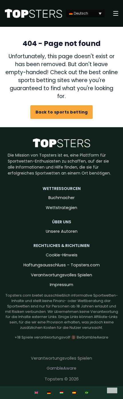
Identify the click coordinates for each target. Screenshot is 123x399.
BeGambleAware (92, 337)
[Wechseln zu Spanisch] (74, 392)
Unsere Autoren (62, 231)
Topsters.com (18, 295)
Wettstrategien (61, 207)
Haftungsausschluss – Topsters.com (61, 265)
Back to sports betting (61, 112)
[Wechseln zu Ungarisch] (61, 392)
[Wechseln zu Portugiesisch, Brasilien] (86, 392)
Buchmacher (61, 197)
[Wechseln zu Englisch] (36, 392)
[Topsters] (33, 13)
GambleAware (61, 368)
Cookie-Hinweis (62, 255)
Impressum (61, 284)
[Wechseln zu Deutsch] (48, 392)
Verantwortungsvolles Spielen (61, 275)
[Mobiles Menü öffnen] (115, 13)
